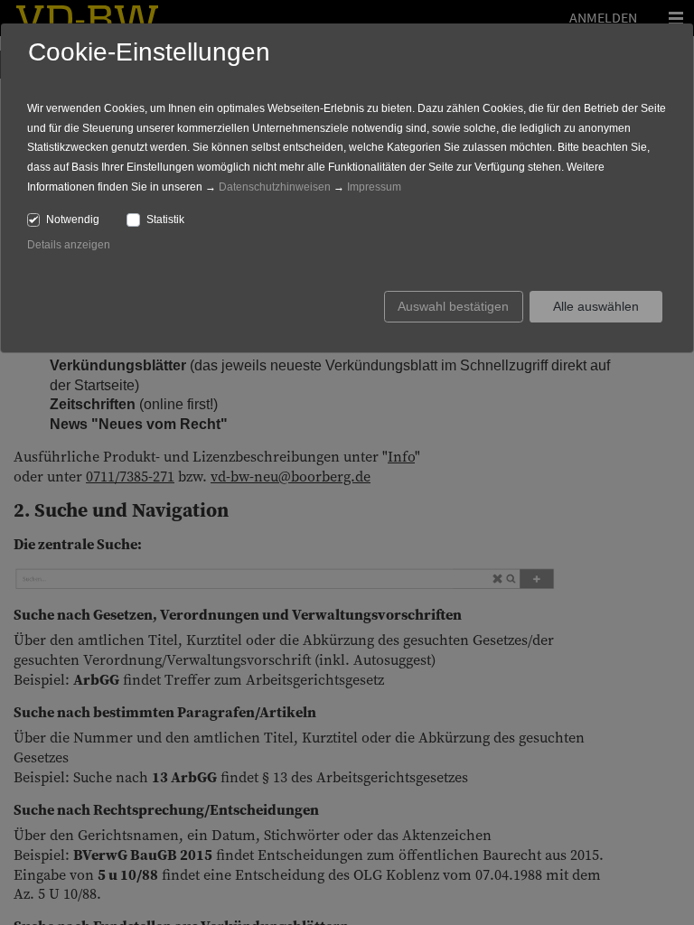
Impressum (374, 187)
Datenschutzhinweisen (275, 187)
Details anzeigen (68, 244)
